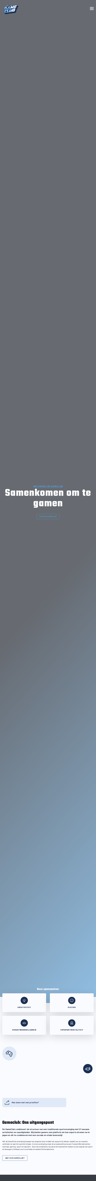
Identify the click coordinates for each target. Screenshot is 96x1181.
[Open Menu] (92, 8)
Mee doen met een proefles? (25, 1102)
